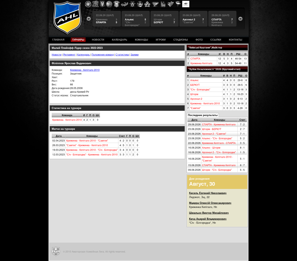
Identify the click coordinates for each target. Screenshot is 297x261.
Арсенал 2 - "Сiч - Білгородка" (219, 152)
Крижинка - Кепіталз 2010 (205, 103)
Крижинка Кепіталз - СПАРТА (219, 143)
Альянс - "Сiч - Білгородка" (217, 138)
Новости (56, 54)
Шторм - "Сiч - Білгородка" (217, 169)
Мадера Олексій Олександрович (210, 203)
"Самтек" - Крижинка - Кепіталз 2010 (87, 145)
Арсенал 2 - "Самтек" (214, 133)
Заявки (135, 54)
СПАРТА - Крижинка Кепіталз (219, 124)
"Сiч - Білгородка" (200, 89)
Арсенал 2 (196, 98)
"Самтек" (195, 108)
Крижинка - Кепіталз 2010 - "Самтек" (87, 140)
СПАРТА (195, 58)
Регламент (69, 54)
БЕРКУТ (195, 84)
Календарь (83, 54)
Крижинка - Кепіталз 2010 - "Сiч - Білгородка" (92, 149)
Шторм (194, 94)
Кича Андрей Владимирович (207, 219)
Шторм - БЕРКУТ (211, 129)
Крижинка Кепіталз (201, 63)
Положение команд (103, 54)
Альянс (194, 80)
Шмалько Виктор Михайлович (209, 213)
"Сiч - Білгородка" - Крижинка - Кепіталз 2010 (92, 154)
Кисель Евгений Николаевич (207, 193)
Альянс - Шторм (211, 147)
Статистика (122, 54)
